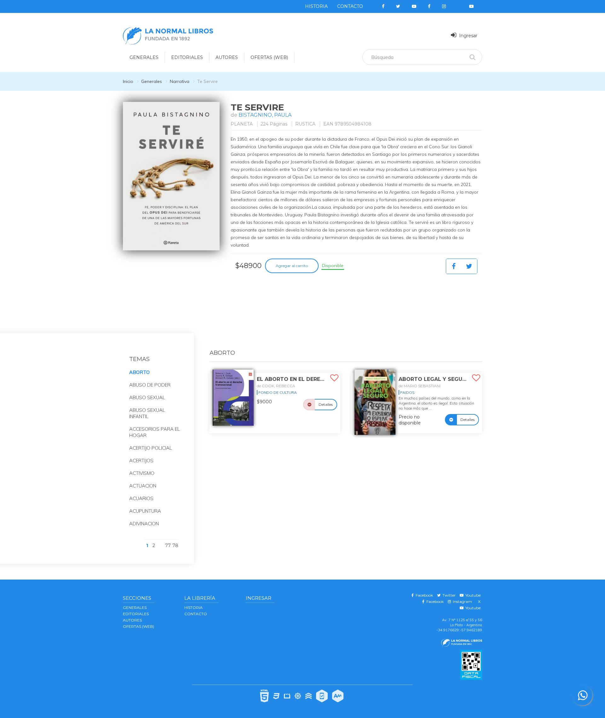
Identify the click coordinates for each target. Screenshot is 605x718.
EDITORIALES (187, 57)
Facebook (423, 595)
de (276, 385)
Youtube (472, 595)
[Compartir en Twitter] (469, 266)
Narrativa (179, 81)
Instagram (461, 601)
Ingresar (467, 35)
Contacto (350, 6)
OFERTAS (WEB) (269, 57)
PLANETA (242, 124)
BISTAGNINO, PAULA (265, 115)
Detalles (326, 404)
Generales (151, 81)
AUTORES (227, 57)
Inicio (128, 81)
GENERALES (144, 57)
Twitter (448, 595)
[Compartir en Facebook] (453, 266)
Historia (316, 6)
